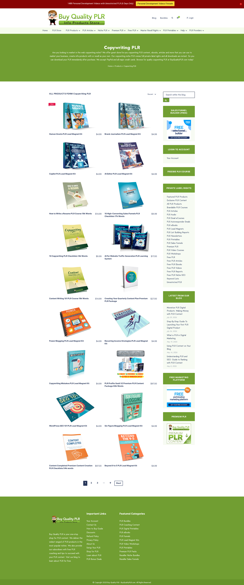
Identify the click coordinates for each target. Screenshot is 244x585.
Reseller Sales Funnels (129, 559)
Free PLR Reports (175, 271)
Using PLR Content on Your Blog (179, 347)
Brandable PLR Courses (177, 207)
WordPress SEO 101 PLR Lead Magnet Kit (68, 426)
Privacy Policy (92, 540)
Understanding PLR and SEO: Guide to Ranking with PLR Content (177, 359)
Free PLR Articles (174, 260)
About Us (91, 543)
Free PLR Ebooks (174, 264)
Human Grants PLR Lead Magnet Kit (65, 134)
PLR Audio (171, 214)
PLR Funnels (124, 536)
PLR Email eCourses (175, 218)
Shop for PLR (92, 551)
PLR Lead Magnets (175, 228)
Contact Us (91, 524)
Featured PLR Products (177, 196)
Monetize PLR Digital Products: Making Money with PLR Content (178, 310)
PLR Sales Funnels (175, 243)
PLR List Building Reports (178, 232)
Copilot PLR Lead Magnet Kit (62, 174)
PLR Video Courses (175, 250)
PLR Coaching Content (129, 524)
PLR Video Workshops (129, 543)
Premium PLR (172, 246)
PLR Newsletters (174, 235)
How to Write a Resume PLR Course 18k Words (70, 213)
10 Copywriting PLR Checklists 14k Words (68, 256)
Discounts (91, 532)
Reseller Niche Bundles (129, 555)
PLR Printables (173, 239)
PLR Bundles (125, 521)
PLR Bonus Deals (94, 559)
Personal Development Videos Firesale (155, 3)
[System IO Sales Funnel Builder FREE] (179, 129)
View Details (75, 113)
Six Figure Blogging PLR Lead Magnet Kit (123, 426)
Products (118, 66)
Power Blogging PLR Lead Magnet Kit (66, 341)
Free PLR (171, 257)
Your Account (173, 158)
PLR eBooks (172, 225)
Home (110, 66)
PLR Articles (172, 211)
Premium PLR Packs (128, 551)
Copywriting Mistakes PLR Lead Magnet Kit (69, 383)
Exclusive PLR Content (177, 200)
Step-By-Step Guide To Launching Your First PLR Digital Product (177, 324)
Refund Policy (93, 536)
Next (118, 483)
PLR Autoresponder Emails (178, 221)
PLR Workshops (174, 253)
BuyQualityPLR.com (128, 582)
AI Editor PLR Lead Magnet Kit (118, 174)
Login (191, 17)
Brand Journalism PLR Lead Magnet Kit (123, 134)
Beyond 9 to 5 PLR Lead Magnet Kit (121, 465)
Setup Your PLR (93, 547)
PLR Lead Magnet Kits (129, 540)
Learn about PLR (94, 555)
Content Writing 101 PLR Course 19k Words (69, 298)
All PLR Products (174, 203)
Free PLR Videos (174, 268)
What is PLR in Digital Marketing (176, 337)
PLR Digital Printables (129, 528)
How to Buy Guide (95, 528)
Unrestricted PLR (174, 282)
